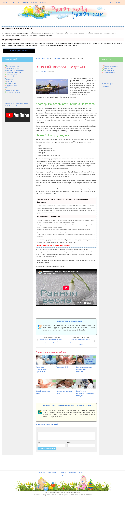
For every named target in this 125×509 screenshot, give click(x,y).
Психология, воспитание (13, 72)
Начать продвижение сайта (19, 51)
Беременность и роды (13, 66)
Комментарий (42, 430)
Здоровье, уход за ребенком (15, 70)
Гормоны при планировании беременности (41, 369)
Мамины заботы (11, 83)
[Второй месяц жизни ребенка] (46, 384)
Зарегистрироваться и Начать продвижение (53, 245)
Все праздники (10, 88)
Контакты (25, 2)
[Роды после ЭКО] (66, 360)
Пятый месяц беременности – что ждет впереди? (85, 393)
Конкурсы (43, 2)
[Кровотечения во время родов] (66, 384)
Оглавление (15, 2)
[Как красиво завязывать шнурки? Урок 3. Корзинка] (86, 360)
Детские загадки (109, 70)
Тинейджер (9, 79)
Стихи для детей (109, 68)
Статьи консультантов (13, 92)
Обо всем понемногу (12, 90)
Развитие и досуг (11, 75)
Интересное (10, 81)
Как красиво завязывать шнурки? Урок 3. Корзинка (85, 369)
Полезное (34, 2)
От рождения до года (12, 68)
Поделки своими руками (111, 66)
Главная (5, 2)
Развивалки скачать (110, 72)
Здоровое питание (11, 85)
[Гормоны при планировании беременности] (46, 360)
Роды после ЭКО (62, 367)
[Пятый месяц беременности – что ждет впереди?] (86, 384)
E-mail (69, 442)
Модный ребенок (11, 77)
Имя (39, 442)
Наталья (43, 71)
